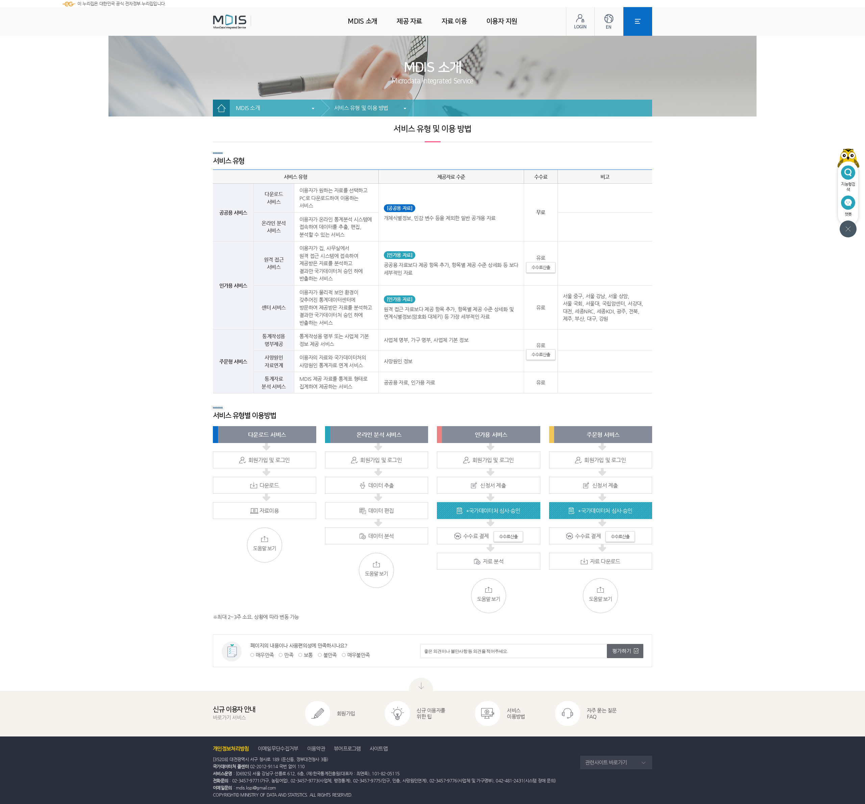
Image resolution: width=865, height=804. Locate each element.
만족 (288, 655)
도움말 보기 (264, 548)
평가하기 (621, 651)
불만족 (330, 655)
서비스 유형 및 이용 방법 (361, 108)
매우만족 (265, 655)
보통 (308, 655)
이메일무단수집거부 (278, 748)
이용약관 (316, 748)
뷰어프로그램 (347, 748)
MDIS (246, 22)
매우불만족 (358, 655)
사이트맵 (379, 748)
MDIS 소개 (248, 108)
